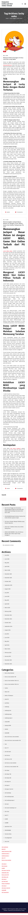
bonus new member (6, 860)
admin (8, 212)
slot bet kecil (8, 751)
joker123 (3, 849)
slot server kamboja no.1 (10, 807)
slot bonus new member (10, 763)
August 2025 (7, 589)
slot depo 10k (8, 774)
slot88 (6, 819)
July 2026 (7, 555)
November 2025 (8, 577)
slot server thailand (15, 448)
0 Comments (20, 212)
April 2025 (7, 604)
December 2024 (8, 615)
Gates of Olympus (9, 695)
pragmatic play (5, 872)
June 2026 (7, 559)
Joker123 (7, 699)
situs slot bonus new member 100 (13, 740)
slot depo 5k (8, 781)
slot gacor (7, 785)
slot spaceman (5, 892)
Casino (6, 688)
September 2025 (8, 585)
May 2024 (7, 641)
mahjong (7, 706)
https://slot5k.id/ (6, 883)
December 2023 (8, 660)
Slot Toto (7, 811)
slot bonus (7, 755)
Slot (4, 51)
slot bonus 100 (8, 759)
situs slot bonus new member (12, 736)
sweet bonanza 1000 (6, 851)
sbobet (6, 729)
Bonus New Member (9, 673)
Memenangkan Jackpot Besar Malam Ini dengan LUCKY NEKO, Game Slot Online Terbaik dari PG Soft (13, 224)
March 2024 (7, 648)
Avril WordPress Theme (19, 910)
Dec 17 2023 (5, 219)
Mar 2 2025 (5, 55)
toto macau (4, 866)
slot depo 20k (8, 777)
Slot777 (6, 815)
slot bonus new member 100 (11, 766)
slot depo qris (5, 877)
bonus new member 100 (10, 676)
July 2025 (7, 592)
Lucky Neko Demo (7, 251)
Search (4, 495)
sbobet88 (7, 733)
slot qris (7, 804)
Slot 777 (7, 748)
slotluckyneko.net (7, 65)
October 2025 (8, 581)
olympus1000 (8, 725)
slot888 (6, 822)
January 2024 (8, 656)
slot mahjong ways (9, 796)
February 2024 (8, 652)
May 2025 (7, 600)
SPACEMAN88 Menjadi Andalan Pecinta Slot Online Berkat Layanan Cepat (15, 517)
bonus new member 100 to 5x (12, 684)
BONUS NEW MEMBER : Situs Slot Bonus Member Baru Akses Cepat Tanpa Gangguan (14, 533)
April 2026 (7, 566)
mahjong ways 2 (8, 718)
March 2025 (7, 607)
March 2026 (7, 570)
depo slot (7, 691)
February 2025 (8, 611)
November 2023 (8, 663)
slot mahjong (5, 847)
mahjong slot (8, 710)
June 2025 (7, 596)
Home (7, 18)
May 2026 (7, 562)
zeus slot (7, 841)
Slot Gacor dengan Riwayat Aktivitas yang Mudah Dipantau (14, 522)
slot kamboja (8, 792)
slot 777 (3, 858)
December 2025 (8, 574)
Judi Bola (7, 703)
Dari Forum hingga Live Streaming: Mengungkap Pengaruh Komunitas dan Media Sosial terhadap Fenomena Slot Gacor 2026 (14, 510)
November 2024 (8, 619)
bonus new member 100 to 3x (12, 680)
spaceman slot (8, 826)
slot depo (7, 770)
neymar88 (7, 721)
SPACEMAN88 (8, 830)
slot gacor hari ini (9, 789)
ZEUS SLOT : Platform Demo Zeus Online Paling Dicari (14, 527)
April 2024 (7, 645)
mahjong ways (8, 714)
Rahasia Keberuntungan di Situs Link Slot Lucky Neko (13, 58)
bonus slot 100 (5, 874)
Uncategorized (8, 837)
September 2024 (8, 626)
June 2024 (7, 637)
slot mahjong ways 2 (9, 800)
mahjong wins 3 (5, 855)
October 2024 (8, 622)
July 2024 (7, 633)
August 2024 (8, 630)
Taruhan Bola (8, 834)
